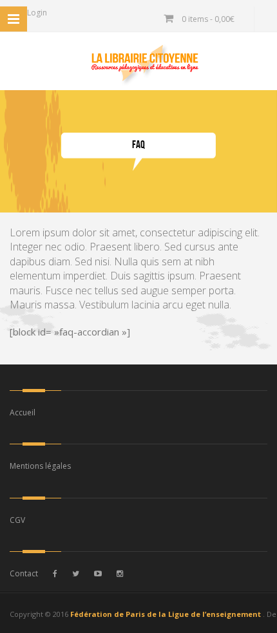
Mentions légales (40, 465)
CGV (17, 520)
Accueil (22, 412)
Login (36, 12)
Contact (24, 573)
